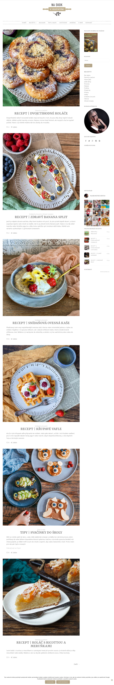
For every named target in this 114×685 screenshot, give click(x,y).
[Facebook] (85, 140)
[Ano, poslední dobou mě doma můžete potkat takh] (97, 221)
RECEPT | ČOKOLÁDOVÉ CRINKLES (95, 240)
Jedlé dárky (87, 82)
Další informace (63, 682)
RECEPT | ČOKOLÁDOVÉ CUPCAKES (95, 247)
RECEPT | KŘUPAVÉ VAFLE (41, 429)
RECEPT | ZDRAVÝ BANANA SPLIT (41, 217)
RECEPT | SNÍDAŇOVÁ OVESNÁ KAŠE (41, 323)
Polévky (86, 88)
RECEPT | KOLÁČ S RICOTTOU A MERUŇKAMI (41, 644)
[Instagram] (95, 140)
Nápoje (86, 86)
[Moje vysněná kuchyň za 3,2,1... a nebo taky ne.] (88, 212)
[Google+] (92, 140)
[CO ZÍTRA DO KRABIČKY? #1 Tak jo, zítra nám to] (88, 204)
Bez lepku (87, 75)
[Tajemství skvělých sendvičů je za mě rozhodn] (88, 221)
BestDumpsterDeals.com (104, 271)
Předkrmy (87, 90)
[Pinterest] (99, 140)
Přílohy (86, 92)
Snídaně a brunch (35, 214)
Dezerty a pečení (41, 110)
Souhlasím (50, 682)
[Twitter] (89, 140)
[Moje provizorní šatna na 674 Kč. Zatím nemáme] (97, 204)
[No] (112, 680)
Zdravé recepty (47, 214)
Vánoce (86, 99)
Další (76, 664)
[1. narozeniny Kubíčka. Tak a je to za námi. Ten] (105, 212)
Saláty (86, 94)
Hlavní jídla (87, 79)
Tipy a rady (41, 530)
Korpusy (86, 84)
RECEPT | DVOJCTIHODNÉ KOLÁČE (41, 113)
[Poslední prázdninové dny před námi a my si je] (105, 204)
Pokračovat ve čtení (13, 548)
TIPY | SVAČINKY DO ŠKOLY (41, 532)
